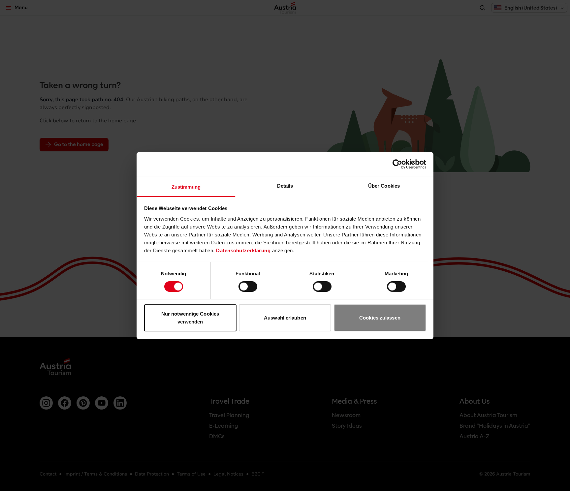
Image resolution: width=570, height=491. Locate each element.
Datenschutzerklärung (243, 250)
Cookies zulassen (379, 318)
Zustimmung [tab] (186, 186)
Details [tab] (285, 185)
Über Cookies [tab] (384, 185)
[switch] (247, 286)
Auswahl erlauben (285, 318)
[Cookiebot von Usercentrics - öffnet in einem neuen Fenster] (397, 164)
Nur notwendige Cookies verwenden (190, 317)
